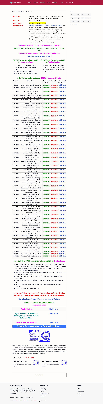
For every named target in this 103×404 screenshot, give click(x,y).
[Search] (92, 2)
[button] (90, 2)
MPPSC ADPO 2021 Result (20, 361)
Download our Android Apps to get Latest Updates (39, 299)
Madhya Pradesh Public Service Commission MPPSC (46, 25)
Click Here (62, 219)
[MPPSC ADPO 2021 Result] (36, 362)
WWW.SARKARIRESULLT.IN (39, 56)
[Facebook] (12, 397)
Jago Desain (55, 401)
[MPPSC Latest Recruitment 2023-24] (64, 362)
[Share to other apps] (32, 11)
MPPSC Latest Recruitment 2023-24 (51, 361)
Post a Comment (39, 374)
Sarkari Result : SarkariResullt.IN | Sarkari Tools (25, 401)
